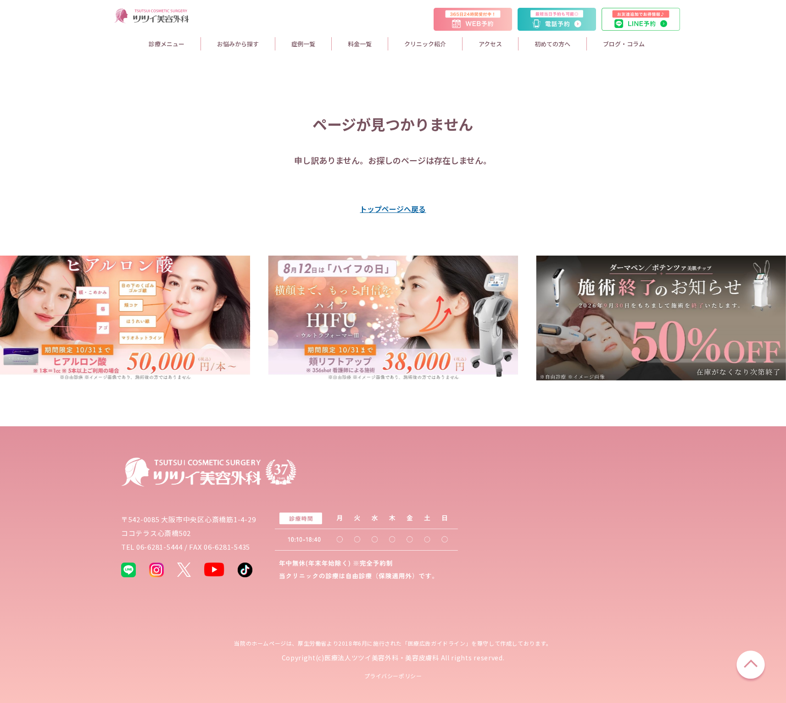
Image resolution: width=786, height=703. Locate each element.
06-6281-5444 (159, 547)
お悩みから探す (238, 43)
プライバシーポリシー (393, 676)
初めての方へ (552, 43)
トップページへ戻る (393, 208)
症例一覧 (303, 43)
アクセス (490, 43)
